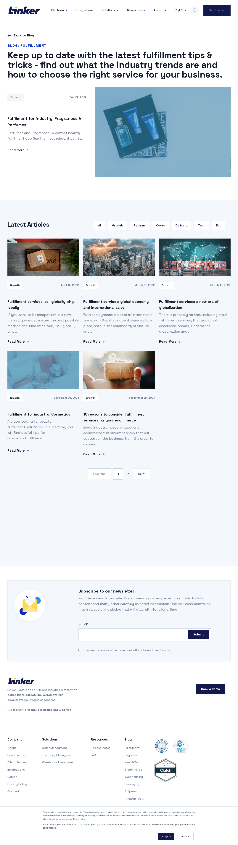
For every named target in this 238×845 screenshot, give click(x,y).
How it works (16, 755)
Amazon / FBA (134, 799)
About (158, 10)
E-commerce (133, 770)
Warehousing (134, 777)
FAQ (93, 755)
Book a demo (210, 689)
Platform (57, 10)
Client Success (17, 762)
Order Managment (54, 748)
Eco (218, 225)
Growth (117, 225)
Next (141, 474)
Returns (140, 225)
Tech (201, 225)
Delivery (182, 225)
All (100, 225)
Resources (134, 10)
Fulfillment (132, 748)
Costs (160, 225)
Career (11, 777)
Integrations (84, 10)
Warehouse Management (59, 762)
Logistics (131, 755)
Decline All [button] (185, 836)
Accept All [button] (166, 836)
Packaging (132, 784)
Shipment (132, 791)
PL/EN (179, 10)
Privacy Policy (79, 818)
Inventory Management (58, 755)
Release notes (100, 748)
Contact (13, 791)
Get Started (217, 10)
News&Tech (133, 762)
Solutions (108, 10)
